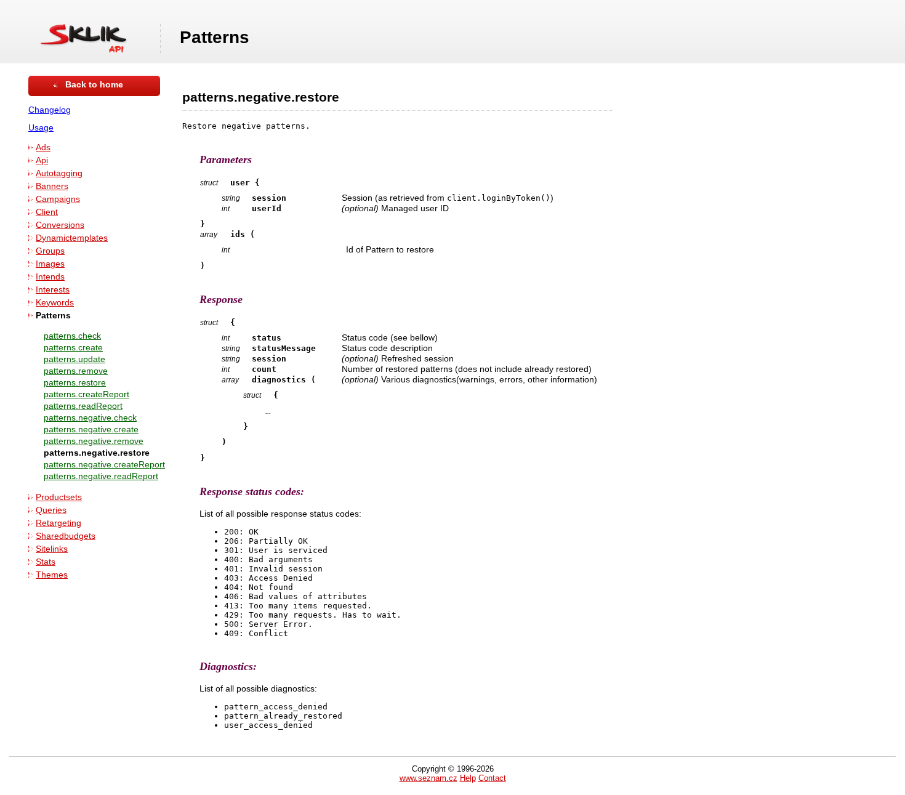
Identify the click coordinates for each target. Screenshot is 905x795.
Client (47, 212)
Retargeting (58, 523)
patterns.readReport (83, 406)
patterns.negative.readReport (101, 476)
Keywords (55, 302)
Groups (50, 251)
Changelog (49, 110)
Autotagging (59, 173)
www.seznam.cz (428, 778)
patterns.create (73, 347)
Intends (50, 276)
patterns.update (74, 359)
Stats (45, 562)
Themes (52, 574)
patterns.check (72, 336)
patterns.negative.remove (93, 441)
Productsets (59, 497)
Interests (53, 289)
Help (468, 778)
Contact (492, 778)
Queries (51, 510)
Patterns (53, 315)
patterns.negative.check (90, 417)
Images (50, 263)
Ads (43, 147)
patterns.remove (76, 371)
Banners (52, 186)
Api (42, 160)
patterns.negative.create (91, 429)
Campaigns (58, 199)
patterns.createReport (86, 394)
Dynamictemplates (72, 238)
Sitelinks (52, 549)
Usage (41, 127)
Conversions (60, 225)
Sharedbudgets (65, 536)
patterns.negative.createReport (104, 464)
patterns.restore (75, 382)
